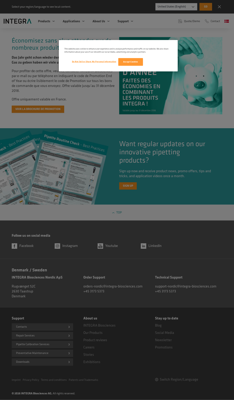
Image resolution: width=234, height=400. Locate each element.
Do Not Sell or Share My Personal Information (94, 61)
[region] (118, 55)
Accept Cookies (130, 62)
